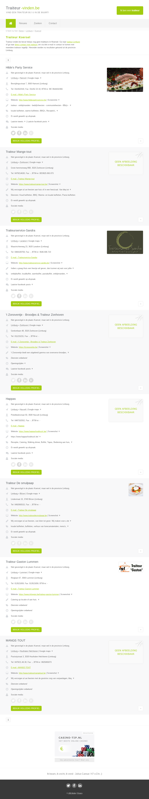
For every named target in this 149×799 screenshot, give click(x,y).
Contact (53, 23)
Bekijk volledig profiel (26, 141)
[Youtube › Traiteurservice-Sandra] (31, 296)
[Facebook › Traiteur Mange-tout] (19, 212)
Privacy (80, 793)
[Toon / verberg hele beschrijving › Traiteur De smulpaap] (46, 521)
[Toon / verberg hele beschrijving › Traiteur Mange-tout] (46, 189)
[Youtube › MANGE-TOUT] (31, 700)
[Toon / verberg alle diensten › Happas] (46, 442)
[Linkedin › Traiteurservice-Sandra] (25, 296)
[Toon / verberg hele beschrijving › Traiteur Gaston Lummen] (46, 599)
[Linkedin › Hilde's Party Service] (25, 133)
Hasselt (23, 409)
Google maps (35, 78)
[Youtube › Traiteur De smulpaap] (31, 543)
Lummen (23, 572)
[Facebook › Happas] (19, 464)
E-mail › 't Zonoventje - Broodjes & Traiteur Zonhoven (33, 342)
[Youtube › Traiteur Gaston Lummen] (31, 622)
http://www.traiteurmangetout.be (32, 673)
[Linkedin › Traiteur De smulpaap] (25, 543)
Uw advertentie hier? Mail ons (74, 760)
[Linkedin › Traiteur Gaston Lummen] (25, 622)
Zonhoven (24, 162)
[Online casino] (76, 733)
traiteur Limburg (73, 42)
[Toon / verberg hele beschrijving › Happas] (46, 436)
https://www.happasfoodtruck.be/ (32, 431)
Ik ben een (130, 10)
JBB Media (72, 793)
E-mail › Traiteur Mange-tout (22, 179)
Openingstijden (18, 363)
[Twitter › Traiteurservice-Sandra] (13, 296)
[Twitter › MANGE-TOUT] (13, 700)
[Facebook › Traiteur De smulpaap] (19, 543)
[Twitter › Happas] (13, 464)
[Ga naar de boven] (140, 140)
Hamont (23, 78)
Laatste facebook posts (38, 121)
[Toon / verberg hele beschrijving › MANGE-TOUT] (46, 678)
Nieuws (23, 23)
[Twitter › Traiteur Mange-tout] (13, 212)
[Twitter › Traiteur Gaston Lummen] (13, 622)
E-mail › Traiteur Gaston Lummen (25, 589)
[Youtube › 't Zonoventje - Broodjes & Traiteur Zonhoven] (31, 380)
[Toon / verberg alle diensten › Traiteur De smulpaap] (46, 526)
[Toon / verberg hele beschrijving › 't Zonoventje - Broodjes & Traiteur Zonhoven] (46, 352)
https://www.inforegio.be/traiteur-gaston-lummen (39, 594)
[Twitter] (68, 785)
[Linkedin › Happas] (25, 464)
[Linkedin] (80, 785)
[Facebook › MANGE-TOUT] (19, 700)
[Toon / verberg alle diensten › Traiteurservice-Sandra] (46, 273)
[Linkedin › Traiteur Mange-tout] (25, 212)
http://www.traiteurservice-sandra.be (34, 263)
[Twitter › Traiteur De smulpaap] (13, 543)
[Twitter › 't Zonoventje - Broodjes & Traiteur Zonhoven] (13, 380)
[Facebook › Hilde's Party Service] (19, 133)
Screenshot (54, 100)
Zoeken (38, 23)
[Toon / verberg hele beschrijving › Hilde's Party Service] (46, 105)
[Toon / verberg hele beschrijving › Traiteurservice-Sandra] (46, 268)
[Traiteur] (11, 23)
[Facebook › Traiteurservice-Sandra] (19, 296)
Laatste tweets (18, 121)
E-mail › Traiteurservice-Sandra (24, 257)
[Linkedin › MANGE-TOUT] (25, 700)
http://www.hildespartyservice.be (32, 100)
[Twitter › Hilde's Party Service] (13, 133)
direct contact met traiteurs (26, 45)
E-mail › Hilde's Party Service (23, 94)
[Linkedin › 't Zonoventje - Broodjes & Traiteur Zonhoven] (25, 380)
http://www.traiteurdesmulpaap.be (33, 515)
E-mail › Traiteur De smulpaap (23, 510)
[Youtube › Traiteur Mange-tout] (31, 212)
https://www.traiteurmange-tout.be (33, 184)
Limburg (14, 78)
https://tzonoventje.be (28, 347)
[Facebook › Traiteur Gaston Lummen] (19, 622)
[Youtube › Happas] (31, 464)
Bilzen (22, 494)
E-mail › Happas (17, 426)
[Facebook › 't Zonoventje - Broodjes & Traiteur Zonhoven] (19, 380)
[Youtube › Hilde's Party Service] (31, 133)
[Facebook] (74, 785)
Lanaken (23, 241)
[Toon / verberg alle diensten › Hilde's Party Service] (46, 110)
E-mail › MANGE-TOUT (21, 667)
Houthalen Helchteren (29, 651)
